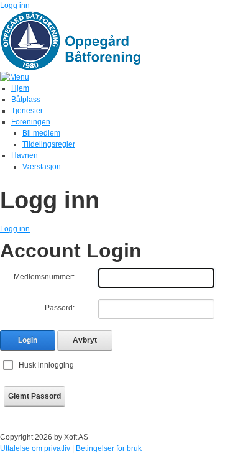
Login (27, 340)
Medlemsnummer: (44, 276)
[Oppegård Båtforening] (77, 40)
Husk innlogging (46, 365)
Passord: (60, 307)
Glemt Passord (34, 396)
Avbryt (85, 340)
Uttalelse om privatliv (35, 448)
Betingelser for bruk (109, 448)
